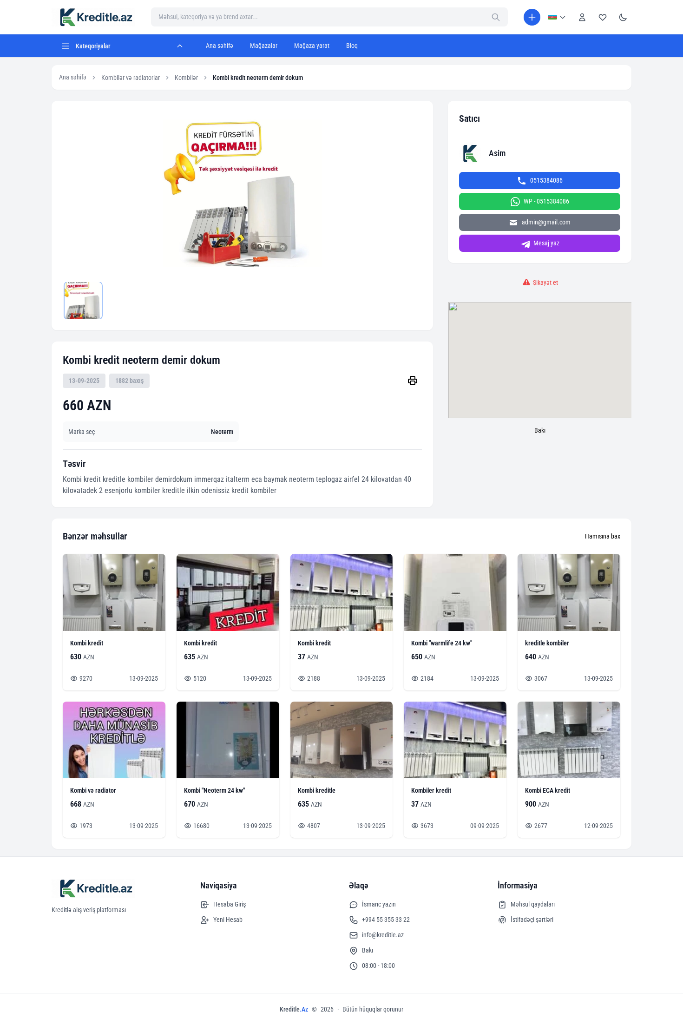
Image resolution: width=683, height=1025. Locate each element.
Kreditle (294, 1009)
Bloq (352, 45)
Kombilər (186, 77)
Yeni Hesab (228, 919)
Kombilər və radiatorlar (130, 77)
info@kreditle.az (383, 935)
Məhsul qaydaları (533, 904)
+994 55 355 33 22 (386, 919)
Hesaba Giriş (229, 904)
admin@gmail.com (546, 222)
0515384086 (546, 180)
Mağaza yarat (311, 45)
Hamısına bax (602, 536)
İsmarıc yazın (379, 904)
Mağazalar (263, 45)
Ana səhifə (219, 45)
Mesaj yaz (546, 243)
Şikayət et (545, 282)
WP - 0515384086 (546, 201)
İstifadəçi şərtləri (532, 919)
